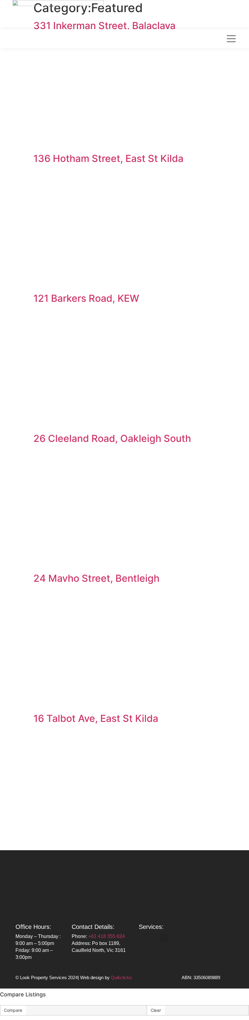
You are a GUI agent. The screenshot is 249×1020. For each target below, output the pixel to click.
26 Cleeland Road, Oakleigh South (112, 438)
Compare (13, 1010)
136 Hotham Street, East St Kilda (108, 158)
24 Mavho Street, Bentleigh (96, 578)
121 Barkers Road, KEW (86, 298)
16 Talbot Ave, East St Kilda (95, 718)
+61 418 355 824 (106, 936)
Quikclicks (121, 977)
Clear (156, 1010)
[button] (163, 938)
